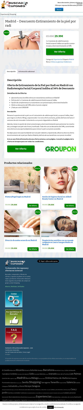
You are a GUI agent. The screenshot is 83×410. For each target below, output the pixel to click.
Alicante (20, 370)
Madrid (71, 59)
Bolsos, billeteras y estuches (38, 389)
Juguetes (24, 400)
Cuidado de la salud (47, 393)
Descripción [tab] (11, 71)
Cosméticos (39, 393)
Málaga (35, 377)
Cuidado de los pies (58, 393)
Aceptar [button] (50, 407)
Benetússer (57, 370)
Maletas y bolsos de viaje (50, 400)
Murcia (28, 378)
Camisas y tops (66, 389)
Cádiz (31, 373)
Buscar (59, 9)
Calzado (48, 389)
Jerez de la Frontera (63, 374)
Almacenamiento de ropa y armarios (10, 389)
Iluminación (77, 397)
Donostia (36, 374)
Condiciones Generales (12, 350)
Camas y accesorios (57, 389)
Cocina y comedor (14, 393)
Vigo (18, 386)
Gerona (42, 374)
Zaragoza (35, 386)
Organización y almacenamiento (73, 400)
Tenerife (55, 382)
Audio (26, 389)
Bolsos (29, 389)
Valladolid (12, 386)
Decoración (5, 397)
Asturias (33, 370)
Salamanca (13, 383)
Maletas (40, 400)
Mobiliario (61, 400)
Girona (46, 374)
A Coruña (6, 370)
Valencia (71, 382)
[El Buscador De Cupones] (14, 4)
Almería (27, 370)
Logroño (12, 378)
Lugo (15, 378)
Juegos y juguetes (14, 400)
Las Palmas (75, 373)
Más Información (59, 407)
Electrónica (24, 397)
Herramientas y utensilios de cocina (63, 397)
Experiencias (5, 14)
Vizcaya (27, 386)
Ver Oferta (59, 51)
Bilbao (62, 370)
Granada (53, 373)
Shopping (13, 14)
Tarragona (45, 382)
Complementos (31, 393)
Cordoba (13, 374)
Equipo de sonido (32, 397)
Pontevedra (6, 383)
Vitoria (21, 386)
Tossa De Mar (62, 383)
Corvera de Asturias (23, 374)
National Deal (42, 378)
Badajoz (40, 370)
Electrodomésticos (15, 397)
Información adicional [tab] (26, 71)
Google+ (7, 354)
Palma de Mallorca (61, 378)
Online (48, 378)
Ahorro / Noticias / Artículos (14, 286)
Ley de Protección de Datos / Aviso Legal (17, 352)
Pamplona (74, 378)
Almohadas (22, 389)
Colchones (24, 393)
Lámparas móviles (33, 400)
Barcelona (48, 370)
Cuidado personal (69, 393)
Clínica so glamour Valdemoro (61, 62)
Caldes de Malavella (69, 370)
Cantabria (5, 374)
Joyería (5, 400)
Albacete (12, 370)
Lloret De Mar (6, 378)
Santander (19, 382)
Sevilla (25, 382)
